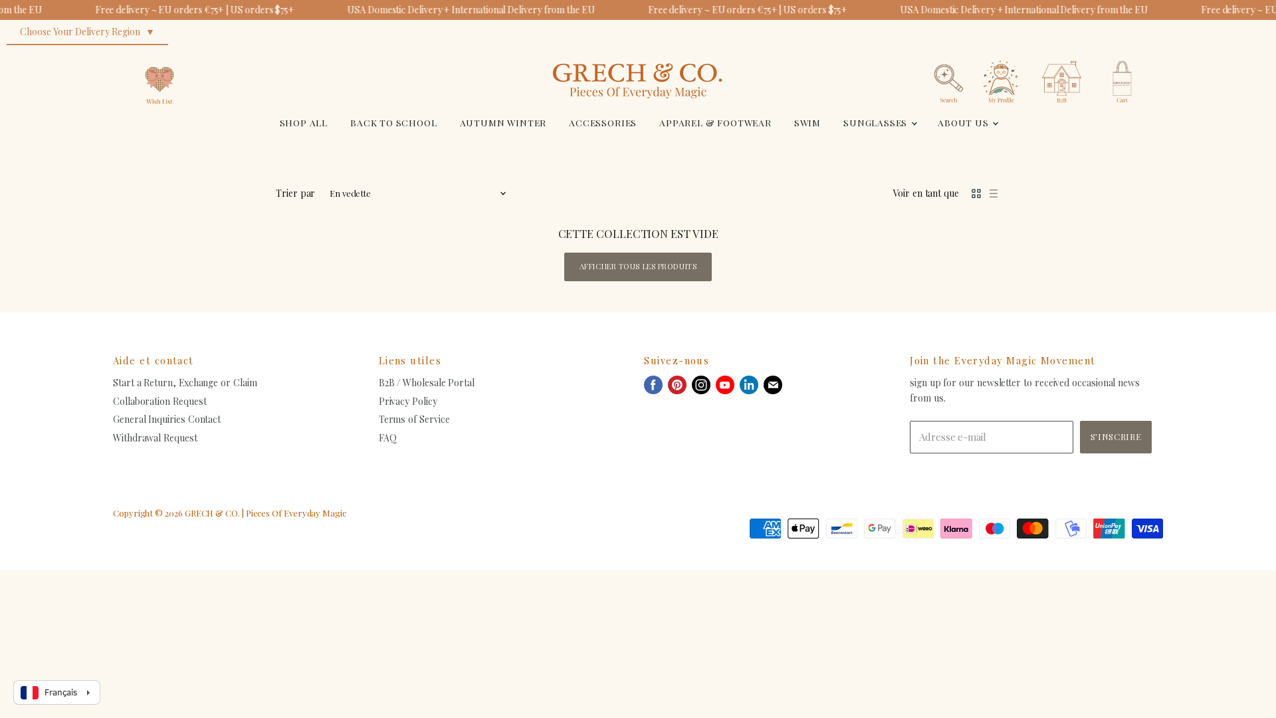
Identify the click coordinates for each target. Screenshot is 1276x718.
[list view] (993, 193)
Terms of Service (414, 419)
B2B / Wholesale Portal (427, 382)
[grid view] (976, 193)
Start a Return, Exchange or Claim (185, 382)
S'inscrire (1116, 436)
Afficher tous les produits (638, 266)
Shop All (304, 122)
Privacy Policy (408, 401)
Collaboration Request (159, 401)
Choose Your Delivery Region (80, 31)
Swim (807, 122)
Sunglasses (876, 122)
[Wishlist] (159, 56)
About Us (964, 122)
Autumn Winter (503, 122)
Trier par (295, 193)
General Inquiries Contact (167, 419)
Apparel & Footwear (715, 122)
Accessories (603, 122)
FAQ (388, 437)
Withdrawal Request (155, 437)
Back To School (393, 122)
